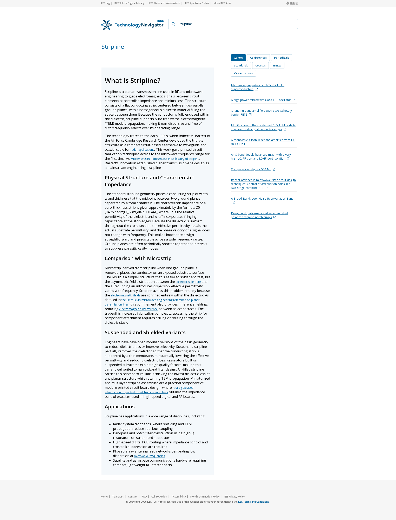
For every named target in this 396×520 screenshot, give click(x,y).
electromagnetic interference (138, 309)
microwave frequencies (149, 456)
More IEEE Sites (222, 3)
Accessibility (179, 496)
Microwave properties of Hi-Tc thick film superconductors (257, 87)
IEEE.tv (277, 65)
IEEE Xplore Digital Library (129, 3)
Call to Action (159, 496)
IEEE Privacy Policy (234, 496)
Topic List (118, 496)
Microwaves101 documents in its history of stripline (165, 159)
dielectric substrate (188, 282)
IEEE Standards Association (164, 3)
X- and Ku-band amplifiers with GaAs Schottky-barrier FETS (262, 112)
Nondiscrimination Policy (204, 496)
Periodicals (281, 57)
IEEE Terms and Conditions (254, 501)
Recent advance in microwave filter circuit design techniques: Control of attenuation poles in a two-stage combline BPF (263, 184)
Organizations (243, 73)
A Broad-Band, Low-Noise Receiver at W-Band (262, 198)
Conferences (258, 57)
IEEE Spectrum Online (197, 3)
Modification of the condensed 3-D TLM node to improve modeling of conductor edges (263, 127)
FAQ (144, 496)
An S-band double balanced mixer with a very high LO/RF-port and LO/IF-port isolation (261, 156)
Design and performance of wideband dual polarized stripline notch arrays (259, 215)
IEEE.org (105, 3)
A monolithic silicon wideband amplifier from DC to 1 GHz (263, 142)
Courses (260, 65)
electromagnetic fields (125, 295)
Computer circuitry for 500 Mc (251, 169)
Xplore (238, 57)
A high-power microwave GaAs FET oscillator (261, 100)
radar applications (142, 150)
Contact (132, 496)
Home (104, 496)
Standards (241, 65)
